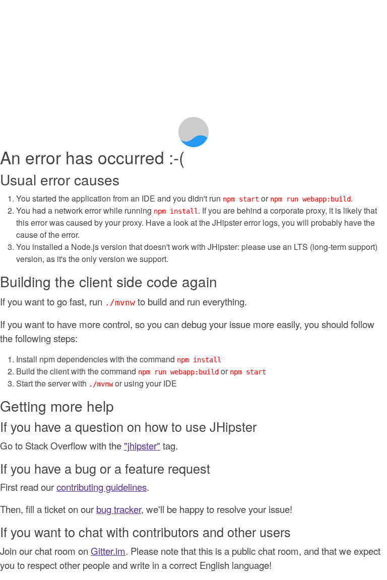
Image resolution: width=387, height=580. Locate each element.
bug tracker (118, 508)
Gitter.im (108, 550)
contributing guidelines (101, 486)
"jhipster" (142, 445)
